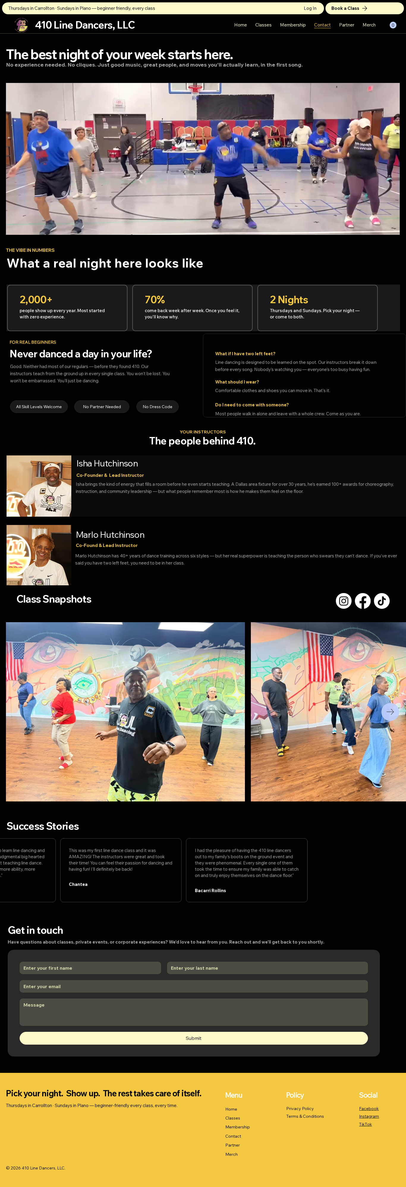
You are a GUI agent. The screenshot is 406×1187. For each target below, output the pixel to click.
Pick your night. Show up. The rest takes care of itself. (103, 1093)
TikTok (365, 1124)
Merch (231, 1154)
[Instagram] (344, 601)
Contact (233, 1136)
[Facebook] (363, 601)
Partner (232, 1145)
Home (231, 1109)
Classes (232, 1118)
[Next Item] (390, 712)
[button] (393, 25)
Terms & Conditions (305, 1116)
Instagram (369, 1116)
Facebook (369, 1108)
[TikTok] (382, 601)
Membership (237, 1127)
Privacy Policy (300, 1108)
